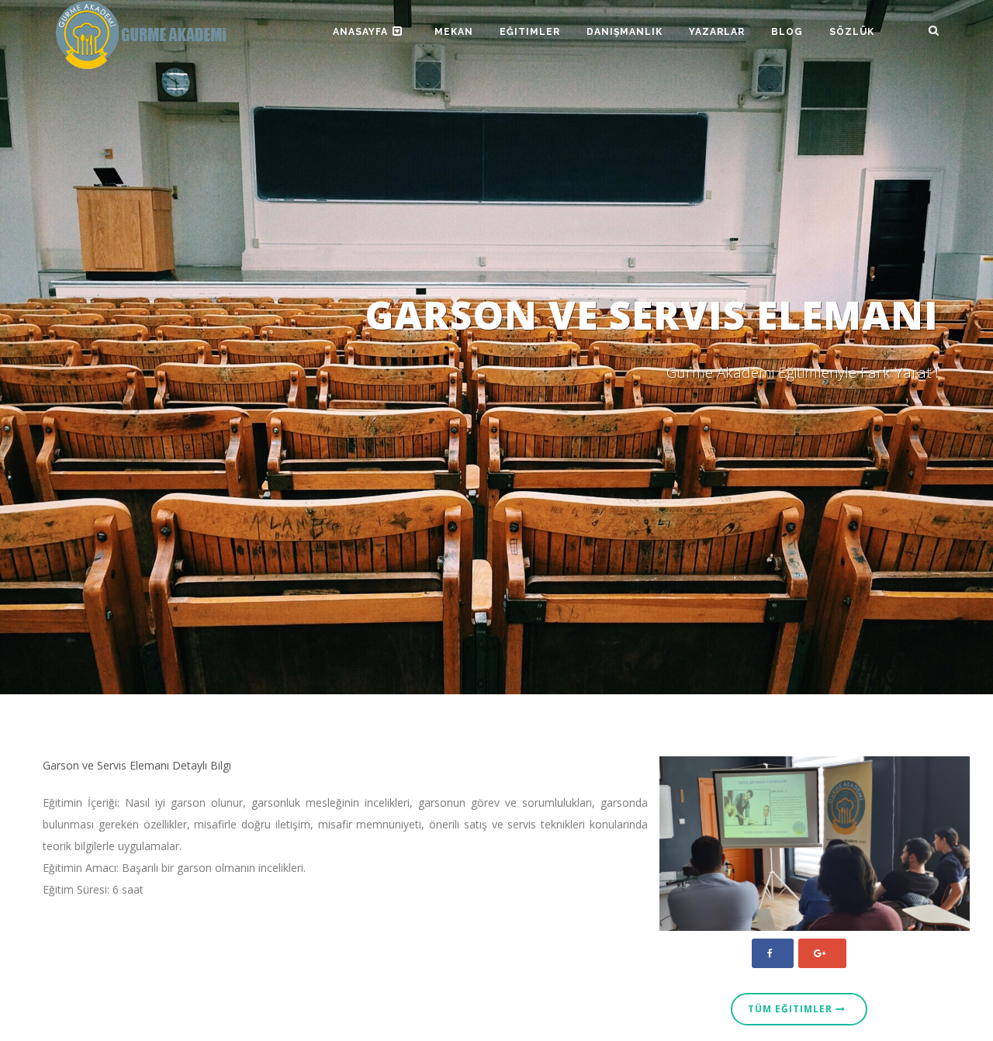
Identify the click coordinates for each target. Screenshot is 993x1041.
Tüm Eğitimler (792, 1008)
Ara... (915, 31)
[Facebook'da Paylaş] (773, 953)
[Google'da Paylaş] (822, 953)
